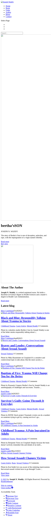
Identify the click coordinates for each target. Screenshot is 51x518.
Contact (9, 17)
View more (5, 475)
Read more (5, 242)
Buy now (4, 244)
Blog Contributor (7, 311)
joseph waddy (6, 394)
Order (8, 10)
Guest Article (21, 326)
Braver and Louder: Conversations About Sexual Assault (22, 347)
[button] (7, 488)
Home (8, 6)
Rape (14, 463)
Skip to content (6, 485)
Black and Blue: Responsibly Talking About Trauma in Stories (23, 319)
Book (8, 8)
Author (8, 12)
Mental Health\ (32, 326)
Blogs (8, 14)
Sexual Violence (7, 354)
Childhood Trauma (8, 326)
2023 (4, 479)
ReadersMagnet (7, 481)
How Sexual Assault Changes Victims (23, 458)
